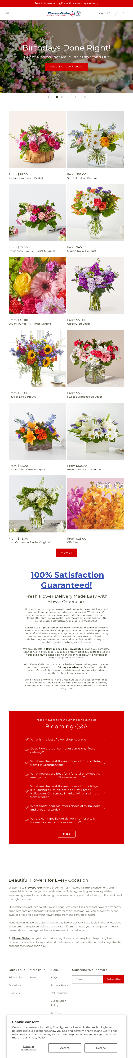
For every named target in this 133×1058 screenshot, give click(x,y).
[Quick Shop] (101, 14)
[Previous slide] (48, 97)
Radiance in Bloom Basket (26, 178)
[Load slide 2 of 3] (62, 97)
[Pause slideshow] (84, 97)
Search (34, 977)
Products (14, 993)
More (66, 833)
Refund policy (59, 993)
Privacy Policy (37, 1037)
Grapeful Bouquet (78, 323)
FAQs (54, 977)
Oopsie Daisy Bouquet (81, 250)
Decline (101, 1048)
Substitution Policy (58, 1003)
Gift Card (73, 542)
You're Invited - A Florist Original (30, 323)
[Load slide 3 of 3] (67, 97)
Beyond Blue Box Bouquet (84, 469)
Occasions (15, 985)
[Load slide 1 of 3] (57, 97)
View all (66, 552)
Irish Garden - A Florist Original (29, 542)
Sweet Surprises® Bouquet (84, 396)
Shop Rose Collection (66, 71)
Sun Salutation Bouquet (83, 178)
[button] (7, 13)
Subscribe (114, 979)
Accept (64, 1048)
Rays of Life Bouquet (22, 396)
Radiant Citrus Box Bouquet (27, 469)
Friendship (15, 977)
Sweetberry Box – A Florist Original (32, 250)
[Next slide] (76, 97)
